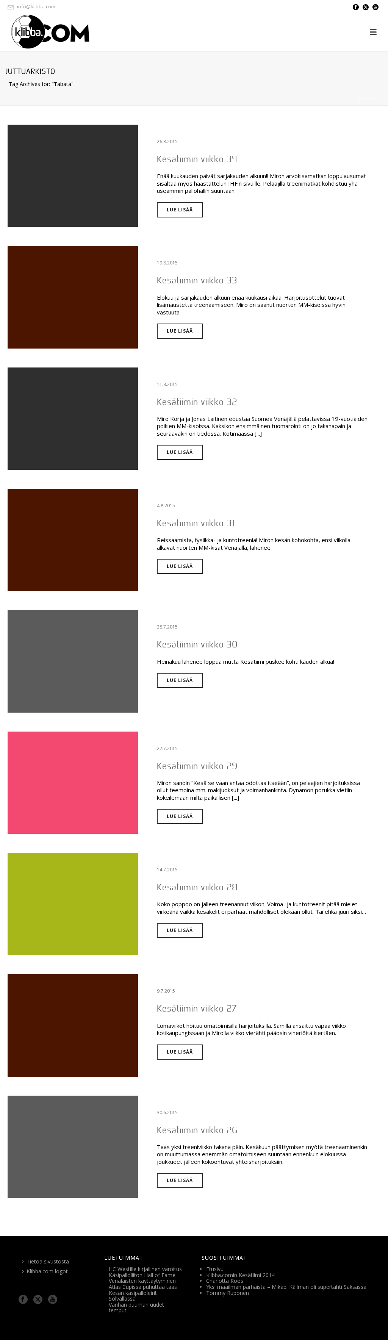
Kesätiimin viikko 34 (197, 158)
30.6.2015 (167, 1112)
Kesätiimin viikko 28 (197, 887)
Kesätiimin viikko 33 (197, 280)
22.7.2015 (167, 748)
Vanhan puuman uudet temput (136, 1307)
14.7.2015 (167, 869)
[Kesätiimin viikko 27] (73, 1025)
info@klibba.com (36, 6)
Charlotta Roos (224, 1280)
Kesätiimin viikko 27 (197, 1008)
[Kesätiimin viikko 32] (73, 418)
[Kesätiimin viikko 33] (73, 297)
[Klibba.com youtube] (52, 1300)
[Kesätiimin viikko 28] (73, 903)
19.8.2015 (167, 263)
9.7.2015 (166, 991)
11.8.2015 (167, 384)
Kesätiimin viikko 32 (197, 401)
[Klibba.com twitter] (37, 1300)
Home (365, 98)
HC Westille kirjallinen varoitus (145, 1269)
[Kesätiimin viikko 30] (73, 661)
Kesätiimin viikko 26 (197, 1129)
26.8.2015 (167, 141)
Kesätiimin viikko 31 (196, 523)
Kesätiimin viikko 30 (197, 644)
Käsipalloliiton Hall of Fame (142, 1275)
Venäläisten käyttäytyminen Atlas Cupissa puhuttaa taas (143, 1283)
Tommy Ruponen (227, 1292)
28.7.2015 (167, 627)
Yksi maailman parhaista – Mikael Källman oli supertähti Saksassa (286, 1286)
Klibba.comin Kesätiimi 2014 (240, 1275)
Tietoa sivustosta (48, 1261)
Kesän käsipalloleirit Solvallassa (133, 1295)
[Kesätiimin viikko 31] (73, 539)
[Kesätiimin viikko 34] (73, 175)
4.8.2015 (166, 505)
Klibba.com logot (47, 1271)
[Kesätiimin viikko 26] (73, 1146)
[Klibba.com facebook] (23, 1300)
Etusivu (215, 1269)
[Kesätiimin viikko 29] (73, 782)
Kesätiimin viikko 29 (197, 765)
